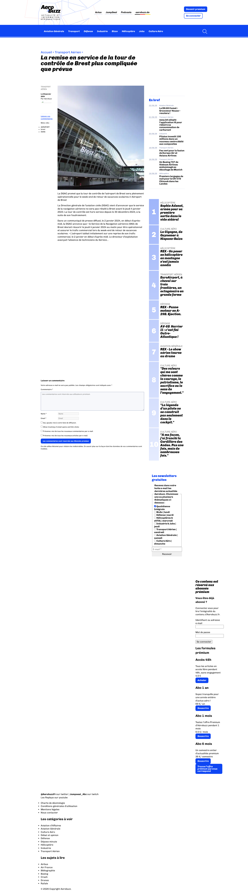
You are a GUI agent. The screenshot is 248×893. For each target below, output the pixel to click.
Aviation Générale (54, 31)
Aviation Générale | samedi (166, 536)
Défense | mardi (165, 515)
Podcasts (126, 12)
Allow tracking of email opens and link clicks (61, 427)
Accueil (46, 52)
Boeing (44, 873)
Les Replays (47, 797)
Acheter (201, 680)
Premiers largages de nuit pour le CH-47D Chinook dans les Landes (171, 180)
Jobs (142, 31)
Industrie (102, 31)
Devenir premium (195, 9)
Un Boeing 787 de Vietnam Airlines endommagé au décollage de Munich (170, 166)
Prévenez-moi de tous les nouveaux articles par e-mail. (65, 436)
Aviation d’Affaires (51, 825)
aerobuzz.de (142, 12)
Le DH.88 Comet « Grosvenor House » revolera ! (169, 111)
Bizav (115, 31)
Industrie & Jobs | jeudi (165, 525)
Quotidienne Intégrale (162, 508)
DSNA (43, 132)
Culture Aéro (156, 31)
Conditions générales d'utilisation (59, 806)
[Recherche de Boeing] (204, 31)
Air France (47, 867)
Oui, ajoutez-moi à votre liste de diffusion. (59, 423)
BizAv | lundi (163, 512)
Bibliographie (48, 870)
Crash (44, 877)
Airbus (44, 864)
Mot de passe (202, 632)
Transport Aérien (68, 52)
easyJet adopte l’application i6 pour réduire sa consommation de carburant (170, 124)
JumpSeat (111, 12)
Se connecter (193, 15)
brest (43, 129)
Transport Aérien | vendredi (165, 531)
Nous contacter (49, 812)
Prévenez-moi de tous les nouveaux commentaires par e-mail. (68, 431)
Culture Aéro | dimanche (163, 542)
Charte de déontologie (53, 803)
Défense (88, 31)
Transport (74, 31)
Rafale (44, 883)
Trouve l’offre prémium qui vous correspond (207, 768)
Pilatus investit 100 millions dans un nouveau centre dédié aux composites (171, 140)
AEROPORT (45, 127)
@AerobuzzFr (48, 794)
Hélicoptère (128, 31)
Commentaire (47, 389)
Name (44, 414)
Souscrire (203, 708)
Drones (45, 880)
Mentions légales (50, 809)
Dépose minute (49, 841)
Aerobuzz (48, 99)
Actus (98, 12)
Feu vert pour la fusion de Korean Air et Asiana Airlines (171, 153)
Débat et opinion (49, 835)
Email (43, 418)
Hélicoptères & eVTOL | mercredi (163, 519)
